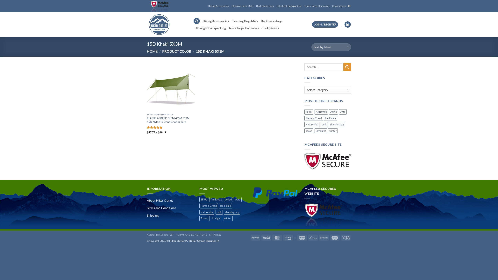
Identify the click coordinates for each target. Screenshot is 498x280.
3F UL (309, 111)
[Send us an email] (349, 6)
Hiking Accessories (218, 6)
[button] (197, 21)
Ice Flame (330, 118)
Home (152, 51)
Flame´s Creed (314, 118)
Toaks (309, 130)
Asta (342, 111)
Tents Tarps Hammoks (316, 6)
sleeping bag (337, 124)
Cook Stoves (339, 6)
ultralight (321, 130)
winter (333, 130)
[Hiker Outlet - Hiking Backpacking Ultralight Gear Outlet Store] (167, 24)
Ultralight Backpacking (289, 6)
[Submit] (347, 67)
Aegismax (321, 111)
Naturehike (312, 124)
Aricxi (333, 111)
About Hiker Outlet (160, 200)
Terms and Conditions (161, 208)
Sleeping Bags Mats (242, 6)
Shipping (153, 215)
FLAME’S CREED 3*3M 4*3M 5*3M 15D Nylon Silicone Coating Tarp (168, 119)
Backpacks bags (265, 6)
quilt (324, 124)
